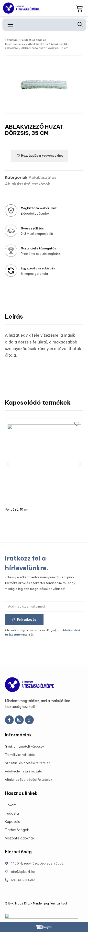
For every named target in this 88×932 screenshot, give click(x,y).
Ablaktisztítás (38, 44)
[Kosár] (79, 9)
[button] (8, 464)
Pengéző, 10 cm (17, 509)
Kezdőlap (11, 40)
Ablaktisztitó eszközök (27, 183)
